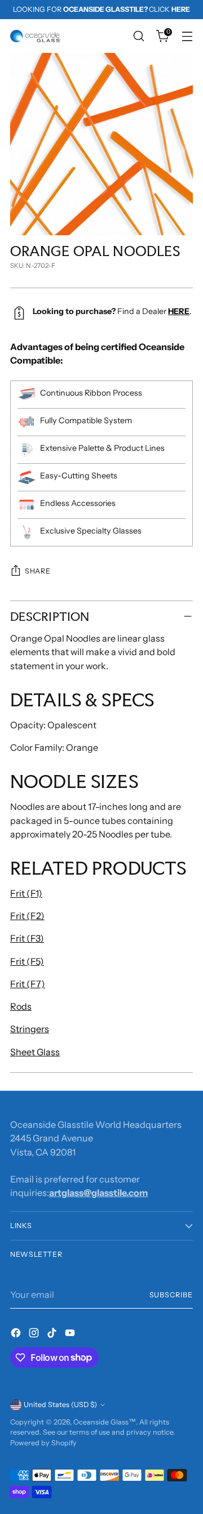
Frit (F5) (27, 961)
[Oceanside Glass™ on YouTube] (71, 1334)
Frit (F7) (27, 983)
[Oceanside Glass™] (35, 36)
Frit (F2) (27, 915)
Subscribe (171, 1295)
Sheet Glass (35, 1052)
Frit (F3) (27, 938)
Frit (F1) (26, 893)
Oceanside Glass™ (104, 1422)
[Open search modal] (138, 36)
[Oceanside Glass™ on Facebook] (17, 1334)
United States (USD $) (60, 1404)
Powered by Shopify (43, 1443)
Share (37, 571)
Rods (21, 1006)
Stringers (29, 1028)
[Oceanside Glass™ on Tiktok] (53, 1334)
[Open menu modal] (186, 36)
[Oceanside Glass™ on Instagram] (35, 1334)
